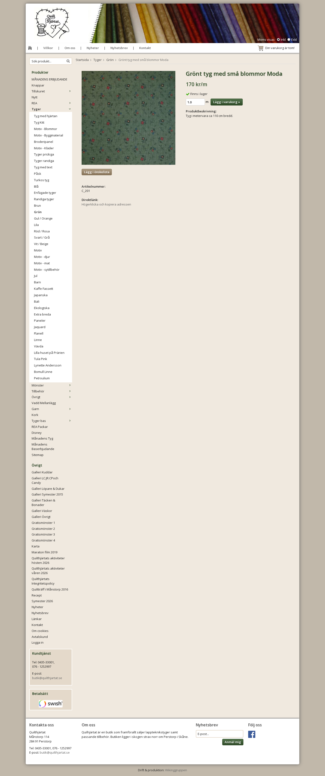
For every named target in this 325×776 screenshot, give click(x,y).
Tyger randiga (44, 161)
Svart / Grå (42, 237)
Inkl (283, 39)
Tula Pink (40, 359)
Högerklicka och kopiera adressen (106, 204)
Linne (38, 340)
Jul (35, 276)
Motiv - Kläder (44, 148)
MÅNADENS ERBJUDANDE (49, 79)
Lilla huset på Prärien (49, 352)
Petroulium (42, 378)
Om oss (69, 48)
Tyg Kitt (39, 122)
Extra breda (42, 314)
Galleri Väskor (42, 511)
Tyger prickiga (44, 154)
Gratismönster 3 (43, 534)
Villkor (48, 48)
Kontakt (145, 48)
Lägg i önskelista (96, 172)
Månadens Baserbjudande (43, 446)
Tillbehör (38, 391)
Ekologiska (41, 308)
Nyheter (93, 48)
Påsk (37, 173)
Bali (36, 301)
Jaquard (39, 327)
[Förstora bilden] (128, 117)
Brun (37, 205)
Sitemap (38, 455)
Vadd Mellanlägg (44, 403)
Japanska (41, 295)
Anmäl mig (233, 742)
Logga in (38, 642)
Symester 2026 (42, 601)
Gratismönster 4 (43, 540)
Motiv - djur (42, 257)
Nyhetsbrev (119, 48)
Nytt (34, 97)
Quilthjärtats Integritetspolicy (43, 581)
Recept (37, 595)
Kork (35, 415)
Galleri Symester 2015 (47, 494)
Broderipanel (43, 142)
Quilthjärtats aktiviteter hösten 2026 (48, 560)
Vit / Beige (41, 244)
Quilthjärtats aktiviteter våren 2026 (48, 570)
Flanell (38, 333)
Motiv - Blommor (45, 129)
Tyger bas (39, 421)
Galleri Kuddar (42, 472)
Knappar (38, 85)
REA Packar (40, 427)
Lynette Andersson (47, 365)
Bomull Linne (43, 372)
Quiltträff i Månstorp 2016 (50, 589)
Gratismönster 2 (43, 528)
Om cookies (40, 631)
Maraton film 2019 (44, 552)
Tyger (36, 109)
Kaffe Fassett (43, 288)
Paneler (39, 320)
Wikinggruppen (176, 770)
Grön (38, 212)
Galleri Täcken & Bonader (43, 502)
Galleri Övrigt (41, 517)
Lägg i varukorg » (226, 102)
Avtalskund (40, 637)
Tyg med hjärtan (45, 116)
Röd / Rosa (42, 231)
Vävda (38, 346)
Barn (37, 282)
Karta (35, 546)
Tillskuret (38, 91)
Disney (37, 433)
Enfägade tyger (45, 192)
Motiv (38, 250)
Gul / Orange (43, 218)
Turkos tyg (41, 180)
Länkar (37, 619)
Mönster (38, 385)
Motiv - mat (42, 263)
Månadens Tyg (42, 438)
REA (34, 103)
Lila (36, 225)
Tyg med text (43, 167)
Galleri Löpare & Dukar (48, 488)
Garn (35, 409)
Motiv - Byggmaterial (48, 135)
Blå (36, 186)
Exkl (294, 39)
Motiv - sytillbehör (46, 269)
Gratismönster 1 (43, 523)
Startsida (82, 60)
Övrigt (36, 397)
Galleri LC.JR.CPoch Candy (45, 480)
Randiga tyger (44, 199)
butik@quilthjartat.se (47, 678)
